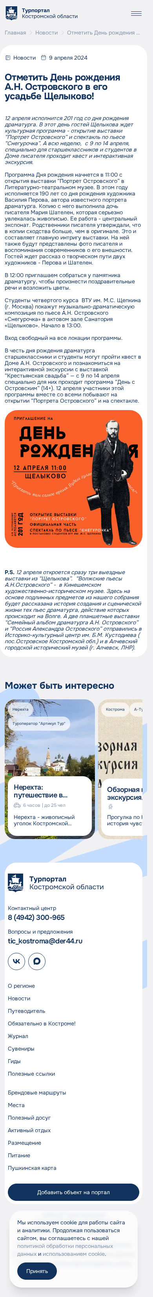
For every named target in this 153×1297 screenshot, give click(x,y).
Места (16, 1105)
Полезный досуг (29, 1117)
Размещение (24, 1142)
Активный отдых (29, 1130)
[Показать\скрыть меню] (136, 13)
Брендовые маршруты (37, 1092)
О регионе (21, 985)
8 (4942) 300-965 (36, 917)
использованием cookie (74, 1253)
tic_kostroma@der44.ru (45, 941)
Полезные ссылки (31, 1073)
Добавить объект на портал (73, 1192)
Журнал (18, 1036)
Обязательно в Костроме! (42, 1023)
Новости (46, 32)
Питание (19, 1155)
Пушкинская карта (32, 1167)
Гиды (14, 1061)
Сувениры (21, 1048)
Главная (15, 32)
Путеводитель (26, 1010)
